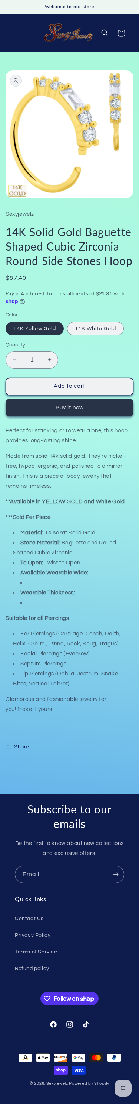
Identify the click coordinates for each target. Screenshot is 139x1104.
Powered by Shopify (89, 1083)
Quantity (15, 345)
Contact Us (29, 918)
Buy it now (70, 407)
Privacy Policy (32, 935)
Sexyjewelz (57, 1083)
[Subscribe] (115, 874)
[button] (15, 33)
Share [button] (21, 746)
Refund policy (32, 968)
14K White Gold (95, 328)
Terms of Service (36, 951)
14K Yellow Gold (34, 328)
